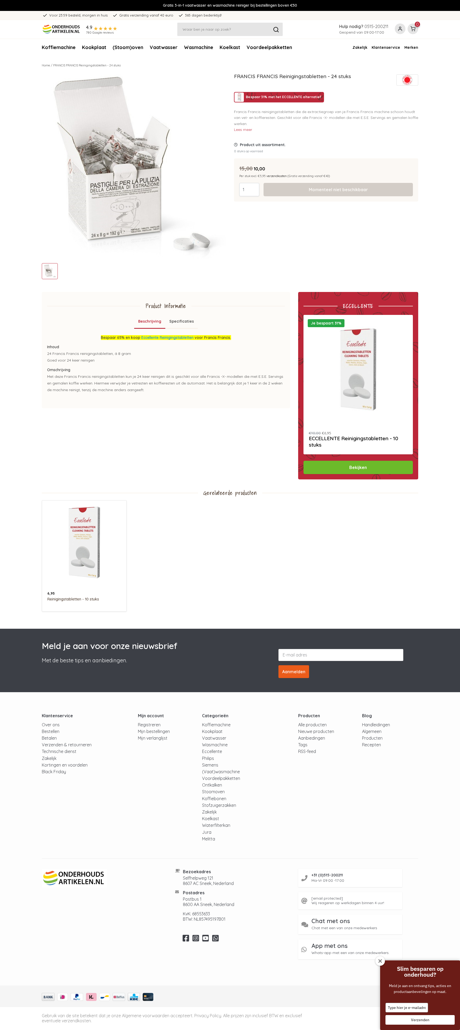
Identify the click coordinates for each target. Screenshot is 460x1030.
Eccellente (212, 751)
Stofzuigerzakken (219, 805)
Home (46, 65)
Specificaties (181, 321)
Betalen (49, 738)
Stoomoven (213, 791)
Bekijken (358, 467)
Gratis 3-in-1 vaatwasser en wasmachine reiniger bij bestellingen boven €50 (230, 5)
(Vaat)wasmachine (221, 771)
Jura (206, 832)
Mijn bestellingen (154, 731)
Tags (302, 744)
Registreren (149, 724)
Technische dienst (59, 751)
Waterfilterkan (216, 825)
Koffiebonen (214, 798)
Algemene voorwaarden (145, 1015)
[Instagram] (195, 939)
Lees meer (243, 129)
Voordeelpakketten (269, 47)
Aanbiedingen (311, 738)
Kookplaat (94, 47)
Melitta (208, 838)
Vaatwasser (164, 47)
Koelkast (230, 47)
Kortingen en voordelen (65, 765)
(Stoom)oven (128, 47)
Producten (372, 738)
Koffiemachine (59, 47)
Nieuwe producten (316, 731)
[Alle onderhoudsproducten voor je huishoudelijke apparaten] (102, 878)
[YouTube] (205, 939)
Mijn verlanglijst (152, 738)
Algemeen (371, 731)
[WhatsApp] (215, 939)
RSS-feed (307, 751)
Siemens (210, 765)
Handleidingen (376, 724)
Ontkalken (212, 785)
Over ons (51, 724)
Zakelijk (359, 47)
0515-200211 (376, 26)
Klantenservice (386, 47)
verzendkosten (276, 176)
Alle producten (312, 724)
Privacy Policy (207, 1015)
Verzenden (420, 1019)
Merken (411, 47)
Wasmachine (198, 47)
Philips (208, 758)
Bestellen (50, 731)
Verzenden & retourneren (67, 744)
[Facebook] (186, 939)
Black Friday (54, 771)
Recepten (371, 744)
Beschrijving (149, 321)
